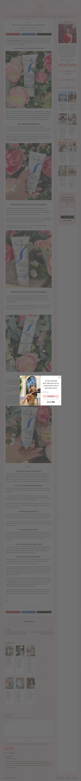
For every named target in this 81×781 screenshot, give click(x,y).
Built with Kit (51, 402)
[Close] (59, 377)
